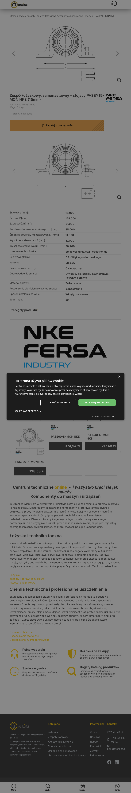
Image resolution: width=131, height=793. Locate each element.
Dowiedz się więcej (71, 393)
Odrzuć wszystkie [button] (58, 402)
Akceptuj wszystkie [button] (97, 402)
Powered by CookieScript (103, 416)
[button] (28, 411)
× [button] (119, 377)
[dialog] (65, 396)
